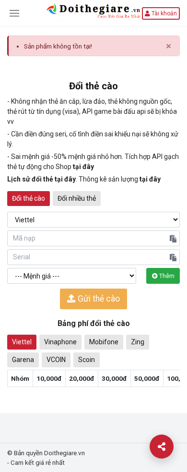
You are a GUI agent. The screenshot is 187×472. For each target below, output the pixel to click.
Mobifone (103, 342)
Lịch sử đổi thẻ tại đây (41, 179)
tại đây (83, 166)
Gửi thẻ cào (98, 298)
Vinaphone (60, 342)
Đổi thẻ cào (28, 198)
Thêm (166, 276)
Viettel (22, 342)
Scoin (86, 359)
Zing (137, 342)
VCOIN (56, 359)
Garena (23, 359)
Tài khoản (163, 13)
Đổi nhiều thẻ (77, 198)
